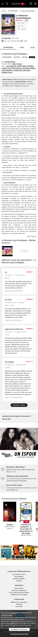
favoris (23, 29)
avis (22, 26)
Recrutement (19, 576)
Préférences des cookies (19, 595)
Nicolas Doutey (10, 62)
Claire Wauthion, (7, 70)
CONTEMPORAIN (6, 57)
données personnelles (21, 592)
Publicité (19, 604)
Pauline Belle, (22, 66)
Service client (19, 588)
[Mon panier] (35, 3)
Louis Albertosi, (11, 66)
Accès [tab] (32, 47)
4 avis (26, 20)
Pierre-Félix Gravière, (14, 68)
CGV (10, 592)
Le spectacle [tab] (8, 47)
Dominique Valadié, (28, 68)
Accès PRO (19, 606)
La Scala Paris (6, 38)
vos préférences (13, 623)
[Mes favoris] (31, 3)
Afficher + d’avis (19, 405)
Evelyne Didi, (18, 70)
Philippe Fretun (7, 72)
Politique (17, 57)
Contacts (19, 581)
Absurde (24, 57)
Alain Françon (17, 64)
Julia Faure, (27, 70)
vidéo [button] (25, 251)
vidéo (22, 23)
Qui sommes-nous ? (19, 574)
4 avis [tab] (22, 47)
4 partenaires (15, 621)
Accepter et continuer (19, 629)
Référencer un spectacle (19, 602)
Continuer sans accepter (19, 634)
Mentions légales (19, 579)
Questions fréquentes (19, 590)
